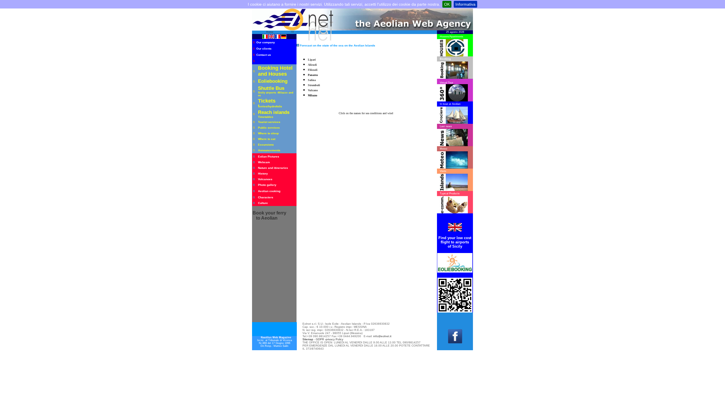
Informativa (465, 4)
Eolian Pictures (268, 156)
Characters (265, 197)
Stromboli (314, 85)
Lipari (312, 59)
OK (447, 4)
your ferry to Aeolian (269, 215)
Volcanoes (265, 179)
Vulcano (313, 90)
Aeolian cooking (269, 191)
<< (292, 32)
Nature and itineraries (273, 167)
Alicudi (312, 64)
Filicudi (312, 69)
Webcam (264, 162)
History (263, 173)
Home (270, 32)
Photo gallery (267, 184)
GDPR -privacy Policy (329, 339)
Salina (312, 80)
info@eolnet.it (382, 336)
